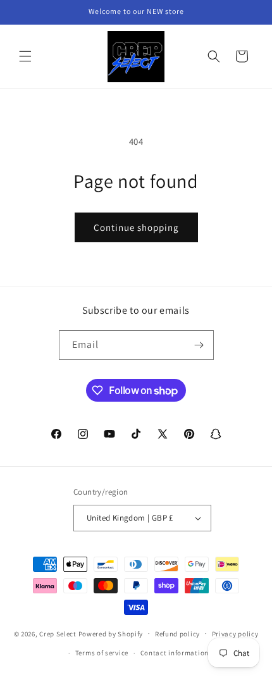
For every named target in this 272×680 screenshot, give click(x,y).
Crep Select (58, 633)
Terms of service (101, 652)
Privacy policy (235, 633)
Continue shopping (136, 227)
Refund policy (177, 633)
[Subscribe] (199, 345)
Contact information (174, 652)
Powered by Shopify (111, 633)
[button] (25, 56)
